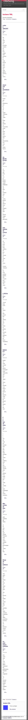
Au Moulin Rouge (5, 158)
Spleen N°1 (5, 350)
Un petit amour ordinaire (5, 644)
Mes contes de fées (5, 506)
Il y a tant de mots (4, 421)
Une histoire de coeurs (5, 230)
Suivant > (14, 19)
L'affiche (5, 293)
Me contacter (13, 709)
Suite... (5, 79)
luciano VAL (6, 703)
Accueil (4, 9)
